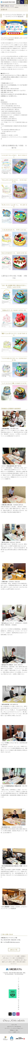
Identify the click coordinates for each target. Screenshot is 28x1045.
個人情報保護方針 (20, 958)
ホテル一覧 (14, 1024)
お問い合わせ (5, 958)
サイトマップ (13, 963)
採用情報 (23, 956)
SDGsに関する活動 (21, 961)
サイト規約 (12, 958)
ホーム (3, 956)
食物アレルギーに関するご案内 (8, 961)
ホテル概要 (17, 956)
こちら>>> (17, 942)
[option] (14, 27)
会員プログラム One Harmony (14, 1026)
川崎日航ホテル (8, 2)
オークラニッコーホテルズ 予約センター (14, 1028)
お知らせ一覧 (13, 949)
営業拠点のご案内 (14, 1030)
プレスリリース (9, 956)
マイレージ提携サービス (14, 1032)
